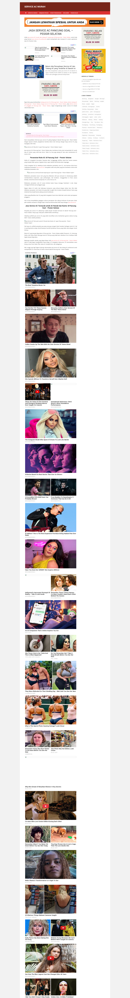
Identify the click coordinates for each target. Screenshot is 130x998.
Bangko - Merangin (100, 98)
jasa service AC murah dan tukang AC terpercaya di (49, 37)
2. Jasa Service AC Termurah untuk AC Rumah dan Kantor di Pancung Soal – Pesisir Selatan (45, 136)
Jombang (84, 114)
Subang (90, 138)
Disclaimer (66, 13)
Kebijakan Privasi (43, 13)
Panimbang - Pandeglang (96, 125)
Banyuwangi (85, 101)
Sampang (98, 135)
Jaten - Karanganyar (95, 111)
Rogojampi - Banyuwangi (88, 135)
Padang (101, 119)
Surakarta (101, 138)
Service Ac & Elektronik (89, 91)
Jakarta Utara (85, 111)
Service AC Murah (32, 13)
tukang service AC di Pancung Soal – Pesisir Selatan (54, 102)
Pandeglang (85, 125)
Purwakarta (85, 132)
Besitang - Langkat (99, 101)
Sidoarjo (84, 138)
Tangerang (84, 140)
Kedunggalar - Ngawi (87, 117)
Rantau (91, 132)
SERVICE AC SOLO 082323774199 (91, 84)
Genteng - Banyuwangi (88, 109)
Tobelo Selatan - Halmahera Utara (90, 145)
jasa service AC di (64, 240)
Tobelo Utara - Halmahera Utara (90, 153)
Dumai (98, 106)
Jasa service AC (40, 167)
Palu (92, 122)
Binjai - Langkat (86, 104)
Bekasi (91, 101)
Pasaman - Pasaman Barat (88, 127)
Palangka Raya (85, 122)
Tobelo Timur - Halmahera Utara (90, 151)
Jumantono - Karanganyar (94, 114)
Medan (95, 119)
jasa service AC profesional (39, 39)
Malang (90, 119)
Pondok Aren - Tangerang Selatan (90, 130)
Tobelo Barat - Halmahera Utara (90, 143)
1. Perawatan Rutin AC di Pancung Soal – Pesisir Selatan (37, 135)
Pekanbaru (99, 127)
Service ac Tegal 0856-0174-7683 (91, 86)
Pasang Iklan (74, 13)
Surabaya (95, 138)
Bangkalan (91, 98)
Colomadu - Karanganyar (88, 106)
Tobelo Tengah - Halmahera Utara (90, 148)
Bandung (84, 98)
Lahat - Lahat (97, 117)
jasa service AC (72, 202)
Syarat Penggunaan (55, 13)
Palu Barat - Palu (99, 122)
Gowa (96, 109)
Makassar (84, 119)
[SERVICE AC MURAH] (25, 13)
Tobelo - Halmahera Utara (95, 140)
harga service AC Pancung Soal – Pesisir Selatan (53, 104)
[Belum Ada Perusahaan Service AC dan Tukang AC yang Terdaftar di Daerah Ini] (34, 71)
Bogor (92, 104)
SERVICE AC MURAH (34, 6)
